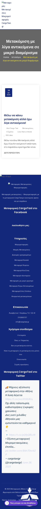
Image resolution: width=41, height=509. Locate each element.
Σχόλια (9, 132)
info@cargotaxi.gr (22, 322)
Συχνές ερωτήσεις (21, 365)
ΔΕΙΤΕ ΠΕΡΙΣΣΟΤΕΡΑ (12, 153)
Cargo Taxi (14, 128)
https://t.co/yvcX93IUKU (18, 399)
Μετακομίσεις (27, 128)
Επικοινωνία (21, 359)
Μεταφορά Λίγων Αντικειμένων (21, 286)
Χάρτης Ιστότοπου (9, 500)
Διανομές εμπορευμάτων (21, 255)
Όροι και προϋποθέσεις (28, 500)
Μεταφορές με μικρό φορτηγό (21, 281)
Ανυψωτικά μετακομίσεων (22, 296)
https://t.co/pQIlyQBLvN (22, 434)
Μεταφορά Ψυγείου (21, 265)
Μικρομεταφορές (21, 245)
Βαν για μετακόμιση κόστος (21, 346)
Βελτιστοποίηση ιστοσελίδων (26, 492)
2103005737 (22, 317)
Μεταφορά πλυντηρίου (21, 276)
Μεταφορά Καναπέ (22, 260)
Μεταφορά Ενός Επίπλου (21, 291)
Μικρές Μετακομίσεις (21, 250)
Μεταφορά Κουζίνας (21, 270)
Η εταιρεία (22, 335)
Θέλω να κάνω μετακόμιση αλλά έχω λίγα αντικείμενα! (18, 119)
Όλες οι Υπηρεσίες (21, 340)
